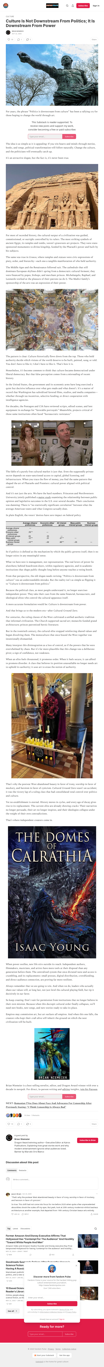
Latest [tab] (15, 1228)
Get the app (64, 1355)
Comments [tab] (11, 1170)
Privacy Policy (71, 1312)
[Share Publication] (72, 5)
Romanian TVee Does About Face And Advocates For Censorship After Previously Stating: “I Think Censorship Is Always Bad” (49, 1105)
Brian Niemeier (17, 31)
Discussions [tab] (25, 1228)
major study (44, 497)
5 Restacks (35, 1115)
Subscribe (83, 5)
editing (66, 1089)
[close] (76, 1266)
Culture (10, 16)
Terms (58, 1349)
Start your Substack (45, 1355)
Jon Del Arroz (23, 1278)
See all (11, 1311)
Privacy (51, 1349)
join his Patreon (88, 1089)
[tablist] (17, 1170)
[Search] (67, 5)
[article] (52, 1245)
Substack (39, 1361)
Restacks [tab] (22, 1170)
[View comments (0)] (30, 1254)
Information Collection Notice (51, 1312)
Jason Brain (16, 1194)
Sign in (96, 5)
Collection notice (69, 1349)
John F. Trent (22, 1251)
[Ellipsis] (97, 1194)
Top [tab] (8, 1228)
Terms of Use (64, 1309)
